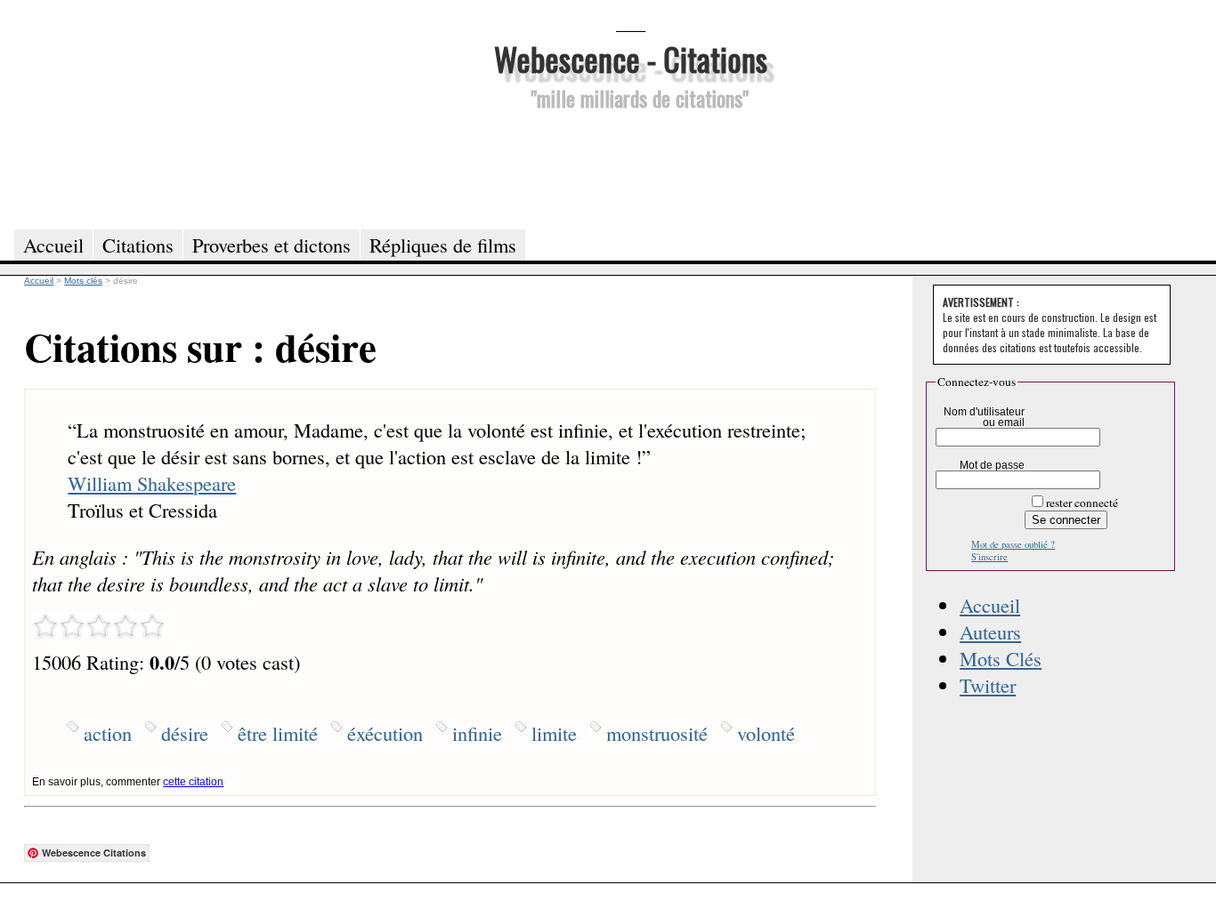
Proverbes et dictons (271, 244)
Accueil (990, 604)
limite (554, 733)
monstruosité (657, 733)
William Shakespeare (152, 483)
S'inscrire (989, 557)
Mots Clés (1001, 658)
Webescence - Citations (630, 58)
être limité (278, 733)
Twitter (988, 685)
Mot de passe (992, 465)
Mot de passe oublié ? (1013, 544)
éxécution (385, 733)
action (108, 733)
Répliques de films (442, 244)
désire (184, 733)
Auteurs (990, 631)
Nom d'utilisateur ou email (984, 417)
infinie (477, 733)
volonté (766, 733)
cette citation (193, 782)
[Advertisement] (630, 167)
